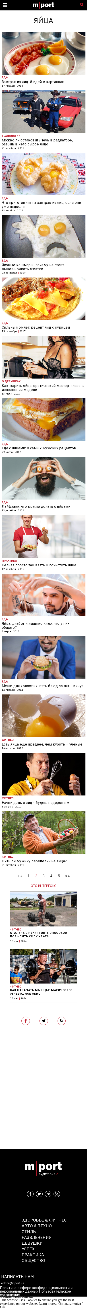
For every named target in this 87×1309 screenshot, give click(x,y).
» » (67, 876)
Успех (28, 1248)
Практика (33, 1254)
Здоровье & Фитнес (44, 1220)
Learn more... (48, 1303)
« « (19, 876)
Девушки (32, 1243)
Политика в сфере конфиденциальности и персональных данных (36, 1289)
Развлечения (37, 1237)
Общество (33, 1260)
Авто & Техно (37, 1225)
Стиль (29, 1231)
